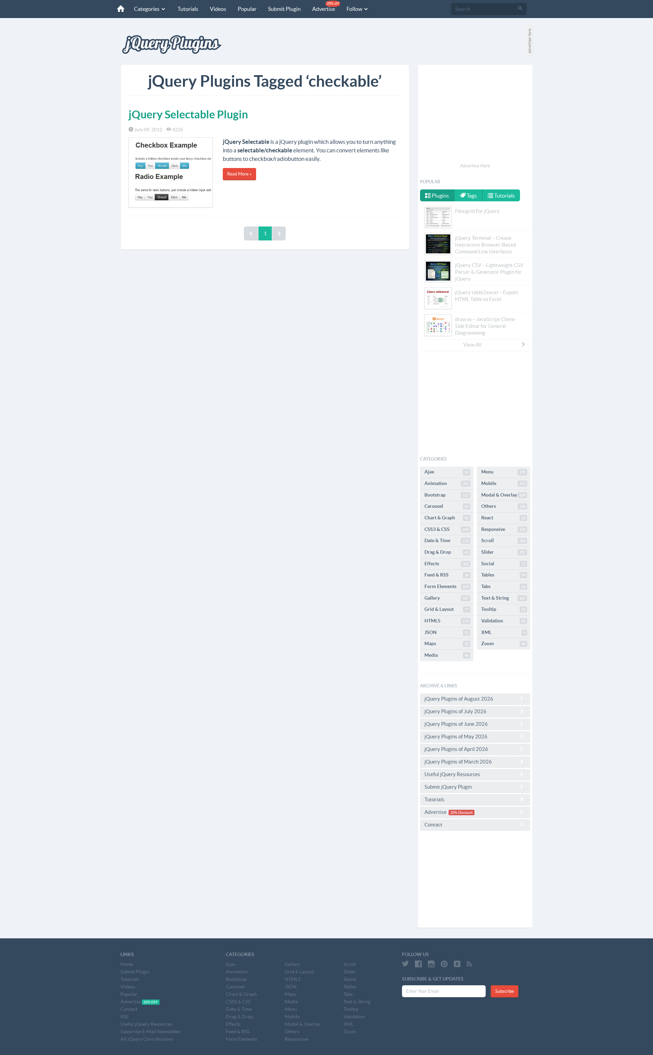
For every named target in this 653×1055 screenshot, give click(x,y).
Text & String (503, 598)
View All (472, 345)
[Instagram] (431, 963)
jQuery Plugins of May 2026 (455, 736)
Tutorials (188, 9)
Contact (433, 824)
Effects (446, 563)
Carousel (446, 506)
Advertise (325, 6)
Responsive (503, 529)
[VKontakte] (457, 963)
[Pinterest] (444, 963)
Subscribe (504, 991)
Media (446, 655)
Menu (503, 471)
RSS (124, 1016)
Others (503, 506)
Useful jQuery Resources (452, 774)
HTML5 (446, 620)
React (503, 517)
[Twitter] (405, 963)
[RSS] (469, 963)
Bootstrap (446, 495)
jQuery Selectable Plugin (188, 114)
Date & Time (446, 540)
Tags (471, 195)
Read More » (239, 174)
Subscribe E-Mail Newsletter (150, 1031)
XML (503, 632)
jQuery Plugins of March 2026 (458, 762)
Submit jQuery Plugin (448, 787)
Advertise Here (475, 165)
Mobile (503, 483)
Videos (218, 9)
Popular (247, 9)
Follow (355, 9)
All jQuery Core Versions (146, 1039)
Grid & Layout (446, 609)
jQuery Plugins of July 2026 (455, 711)
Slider (503, 552)
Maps (446, 643)
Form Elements (446, 586)
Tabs (503, 586)
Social (503, 563)
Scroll (503, 540)
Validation (503, 620)
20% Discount (461, 812)
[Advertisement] (475, 115)
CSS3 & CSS (446, 529)
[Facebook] (418, 963)
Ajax (446, 471)
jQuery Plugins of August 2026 (458, 699)
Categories (147, 9)
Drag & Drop (446, 552)
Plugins (440, 195)
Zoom (503, 643)
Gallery (446, 598)
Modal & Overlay (503, 495)
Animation (446, 483)
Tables (503, 574)
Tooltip (503, 609)
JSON (446, 632)
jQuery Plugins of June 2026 (456, 724)
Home (126, 964)
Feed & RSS (446, 574)
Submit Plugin (284, 9)
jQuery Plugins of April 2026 (456, 749)
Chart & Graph (446, 517)
